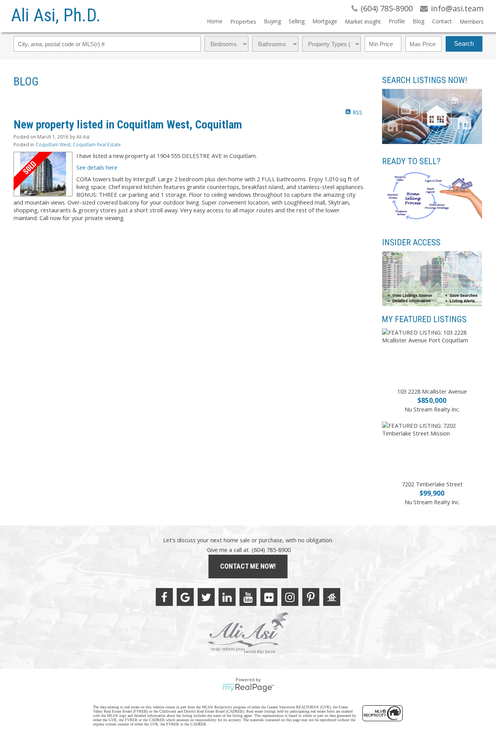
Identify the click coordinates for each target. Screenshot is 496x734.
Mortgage (324, 21)
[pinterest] (310, 597)
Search (464, 43)
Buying (272, 21)
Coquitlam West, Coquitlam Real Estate (78, 144)
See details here (96, 167)
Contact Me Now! (248, 566)
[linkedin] (227, 597)
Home (214, 21)
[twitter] (206, 597)
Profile (397, 21)
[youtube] (248, 597)
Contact (442, 21)
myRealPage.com (248, 687)
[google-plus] (185, 597)
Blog (418, 21)
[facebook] (164, 597)
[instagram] (289, 597)
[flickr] (268, 597)
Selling (297, 21)
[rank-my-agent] (331, 597)
